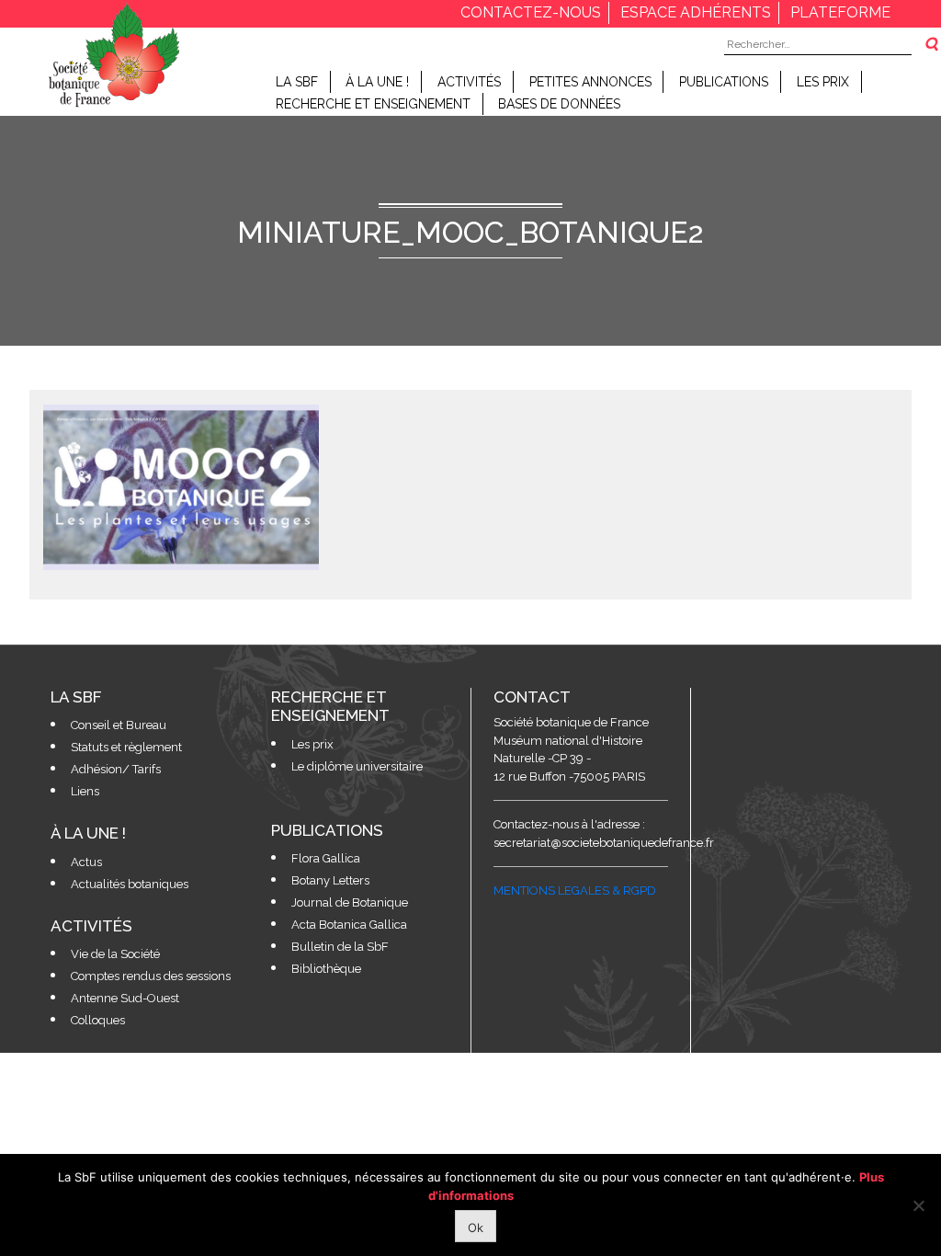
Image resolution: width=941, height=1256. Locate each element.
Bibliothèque (326, 969)
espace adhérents (695, 12)
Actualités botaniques (129, 884)
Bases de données (559, 104)
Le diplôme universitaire (357, 766)
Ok (475, 1227)
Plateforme (840, 12)
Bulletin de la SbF (340, 946)
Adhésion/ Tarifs (116, 769)
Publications (723, 81)
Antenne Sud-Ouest (125, 998)
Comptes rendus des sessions (151, 976)
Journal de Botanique (349, 902)
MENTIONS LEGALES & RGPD (574, 890)
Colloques (98, 1020)
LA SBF (297, 81)
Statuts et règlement (126, 747)
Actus (86, 862)
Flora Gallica (325, 858)
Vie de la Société (115, 954)
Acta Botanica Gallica (349, 924)
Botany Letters (330, 880)
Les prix (823, 81)
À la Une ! (377, 81)
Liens (85, 791)
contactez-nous (530, 12)
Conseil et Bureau (118, 725)
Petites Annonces (590, 81)
